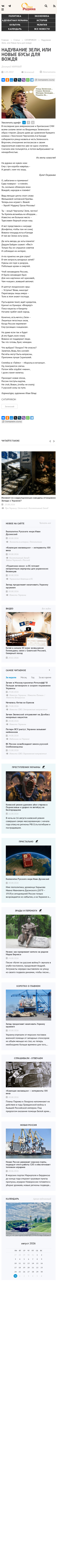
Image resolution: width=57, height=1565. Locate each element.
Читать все (45, 523)
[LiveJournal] (19, 80)
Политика (15, 16)
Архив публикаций (42, 1198)
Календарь (15, 28)
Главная (5, 39)
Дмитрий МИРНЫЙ (11, 66)
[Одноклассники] (7, 80)
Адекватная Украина (15, 20)
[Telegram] (32, 80)
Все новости (42, 28)
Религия (42, 24)
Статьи (17, 39)
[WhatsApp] (28, 80)
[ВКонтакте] (3, 80)
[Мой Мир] (11, 80)
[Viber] (23, 80)
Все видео (46, 608)
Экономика (42, 16)
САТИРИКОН (30, 39)
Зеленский (9, 406)
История (42, 20)
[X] (15, 80)
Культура (15, 24)
